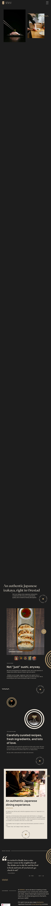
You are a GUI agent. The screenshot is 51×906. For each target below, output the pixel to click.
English (6, 904)
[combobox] (5, 905)
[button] (43, 631)
